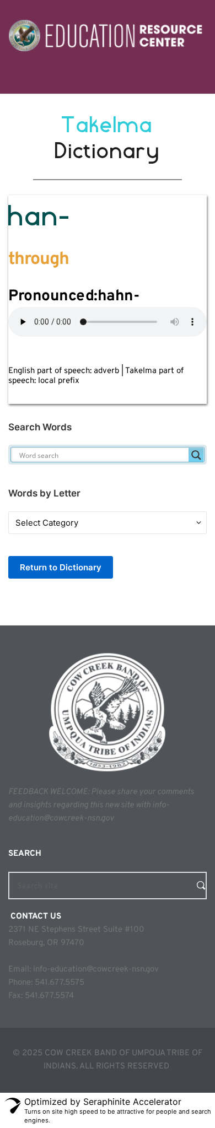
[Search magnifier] (196, 455)
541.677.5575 (59, 983)
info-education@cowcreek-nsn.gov (96, 969)
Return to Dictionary (60, 567)
